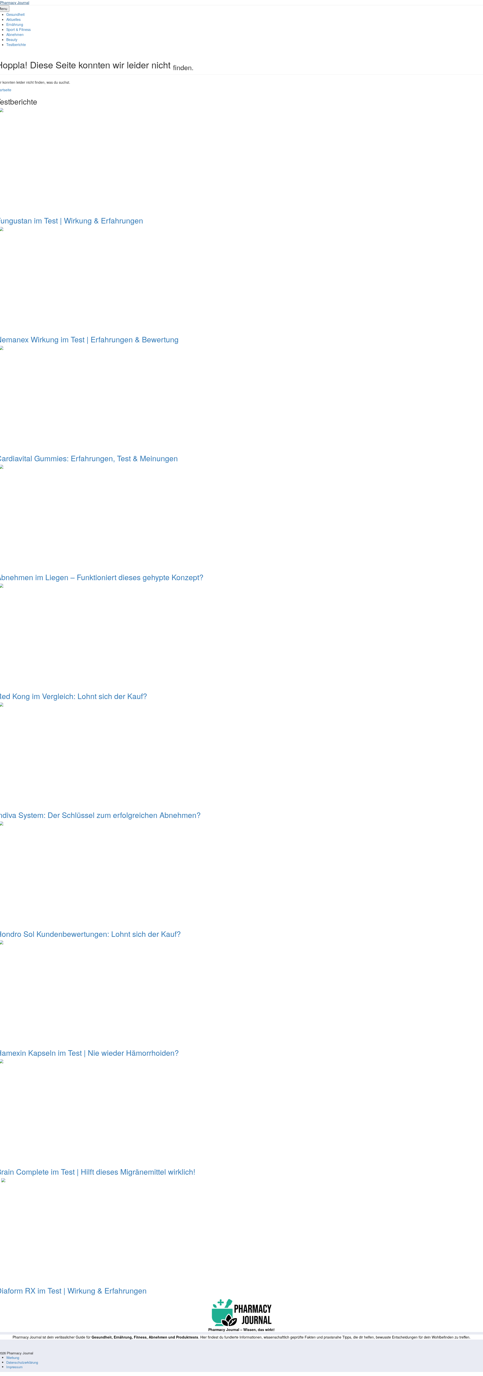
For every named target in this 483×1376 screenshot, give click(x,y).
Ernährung (14, 24)
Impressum (14, 1366)
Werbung (12, 1357)
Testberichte (16, 44)
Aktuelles (13, 19)
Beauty (11, 39)
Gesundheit (15, 14)
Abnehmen (15, 34)
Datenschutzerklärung (22, 1362)
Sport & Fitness (18, 29)
